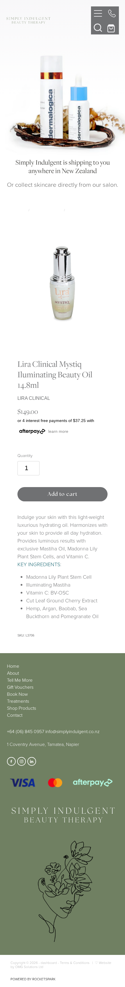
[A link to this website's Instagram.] (21, 761)
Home (13, 666)
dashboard (49, 962)
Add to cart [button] (63, 494)
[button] (98, 27)
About (13, 673)
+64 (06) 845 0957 (25, 731)
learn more (58, 431)
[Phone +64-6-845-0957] (112, 13)
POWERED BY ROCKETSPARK (33, 978)
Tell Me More (20, 680)
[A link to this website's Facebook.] (11, 761)
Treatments (18, 701)
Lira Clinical (76, 210)
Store (22, 210)
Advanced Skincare (47, 210)
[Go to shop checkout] (112, 27)
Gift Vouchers (20, 687)
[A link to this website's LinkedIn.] (31, 761)
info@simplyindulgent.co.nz (72, 731)
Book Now (17, 694)
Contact (14, 715)
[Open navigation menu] (98, 13)
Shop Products (21, 708)
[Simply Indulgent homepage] (48, 20)
